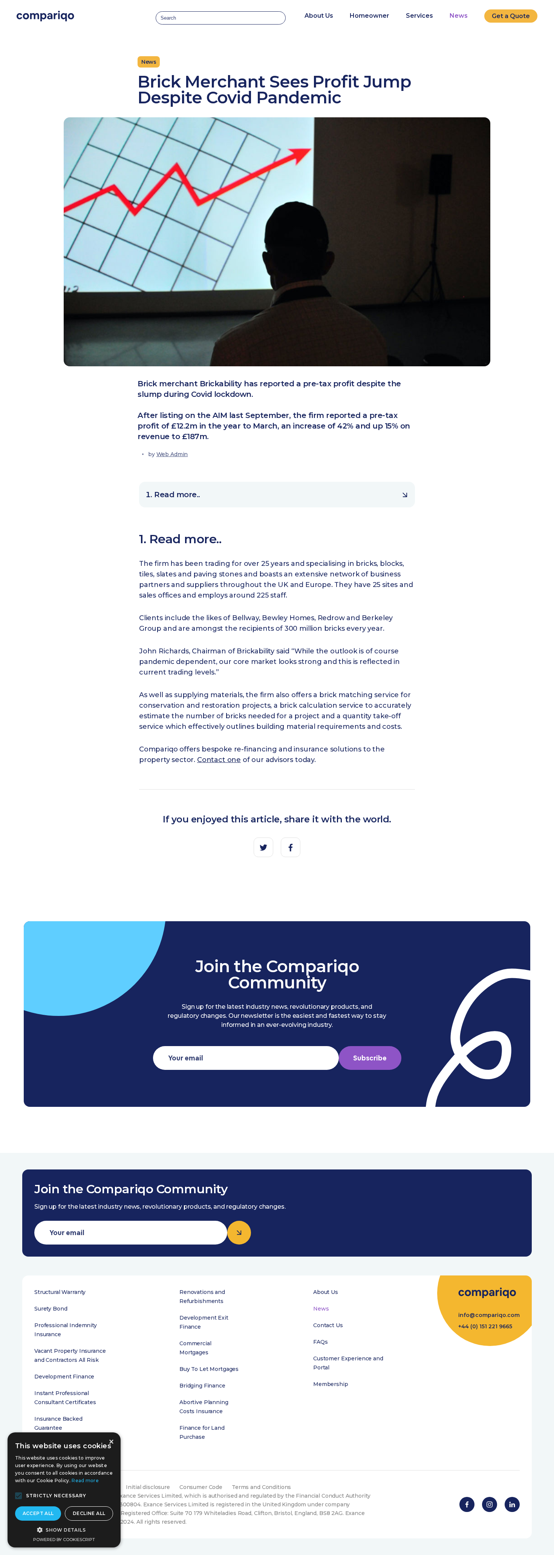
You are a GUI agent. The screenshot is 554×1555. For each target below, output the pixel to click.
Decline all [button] (89, 1513)
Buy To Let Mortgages (209, 1369)
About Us (325, 1292)
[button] (18, 1495)
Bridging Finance (202, 1385)
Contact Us (328, 1325)
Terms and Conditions (261, 1487)
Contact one (219, 760)
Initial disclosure (148, 1487)
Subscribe (370, 1058)
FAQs (320, 1341)
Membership (330, 1384)
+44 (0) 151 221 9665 (485, 1326)
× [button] (111, 1442)
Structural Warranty (60, 1292)
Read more (85, 1480)
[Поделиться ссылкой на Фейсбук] (290, 847)
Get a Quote (511, 16)
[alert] (64, 1489)
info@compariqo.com (489, 1315)
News (459, 15)
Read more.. (177, 494)
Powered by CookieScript (64, 1539)
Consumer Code (200, 1487)
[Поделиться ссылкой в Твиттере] (263, 847)
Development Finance (64, 1376)
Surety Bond (50, 1308)
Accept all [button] (38, 1513)
